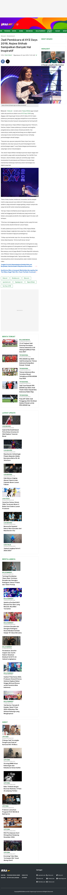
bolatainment (7, 572)
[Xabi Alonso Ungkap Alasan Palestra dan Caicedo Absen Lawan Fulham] (13, 468)
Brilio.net (40, 878)
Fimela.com (51, 878)
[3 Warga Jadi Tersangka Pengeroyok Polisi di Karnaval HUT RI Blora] (11, 730)
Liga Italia (6, 498)
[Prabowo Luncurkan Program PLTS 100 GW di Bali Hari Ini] (11, 799)
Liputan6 (5, 737)
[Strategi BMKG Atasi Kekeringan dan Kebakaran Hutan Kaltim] (13, 753)
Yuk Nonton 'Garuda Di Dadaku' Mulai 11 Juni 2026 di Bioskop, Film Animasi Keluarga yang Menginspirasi (11, 709)
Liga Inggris (6, 426)
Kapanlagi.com (62, 878)
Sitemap (24, 877)
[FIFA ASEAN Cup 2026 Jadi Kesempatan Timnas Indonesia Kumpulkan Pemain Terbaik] (10, 358)
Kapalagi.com (19, 282)
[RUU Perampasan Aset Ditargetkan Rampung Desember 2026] (13, 822)
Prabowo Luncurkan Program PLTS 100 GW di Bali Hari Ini (10, 812)
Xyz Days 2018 (7, 286)
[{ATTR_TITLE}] (53, 57)
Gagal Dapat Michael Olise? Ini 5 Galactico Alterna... (51, 76)
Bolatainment (11, 36)
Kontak (3, 875)
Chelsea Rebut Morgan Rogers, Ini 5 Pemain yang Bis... (52, 71)
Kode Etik (25, 875)
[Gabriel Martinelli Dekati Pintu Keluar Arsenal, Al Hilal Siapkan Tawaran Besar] (11, 420)
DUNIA (21, 31)
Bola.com (26, 278)
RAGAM (57, 31)
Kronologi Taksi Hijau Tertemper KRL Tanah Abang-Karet (11, 858)
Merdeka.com (15, 278)
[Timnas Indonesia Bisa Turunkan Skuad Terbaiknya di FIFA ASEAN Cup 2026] (10, 372)
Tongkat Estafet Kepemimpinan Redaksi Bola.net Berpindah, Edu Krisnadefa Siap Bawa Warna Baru (16, 265)
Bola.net (3, 36)
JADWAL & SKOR (49, 31)
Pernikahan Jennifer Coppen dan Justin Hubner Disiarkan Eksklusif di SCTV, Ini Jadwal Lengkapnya (9, 655)
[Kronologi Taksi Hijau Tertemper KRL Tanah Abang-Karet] (13, 845)
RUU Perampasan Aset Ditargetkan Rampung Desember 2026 (11, 835)
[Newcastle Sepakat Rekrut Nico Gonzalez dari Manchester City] (13, 516)
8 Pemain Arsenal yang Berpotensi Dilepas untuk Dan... (52, 86)
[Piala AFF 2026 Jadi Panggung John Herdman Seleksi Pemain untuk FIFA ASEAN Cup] (10, 398)
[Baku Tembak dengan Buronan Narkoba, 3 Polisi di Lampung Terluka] (13, 776)
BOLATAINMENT (40, 31)
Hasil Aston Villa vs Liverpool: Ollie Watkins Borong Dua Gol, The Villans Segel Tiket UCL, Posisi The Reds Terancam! (19, 271)
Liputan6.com (7, 282)
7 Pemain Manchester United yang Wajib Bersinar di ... (52, 81)
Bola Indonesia (24, 340)
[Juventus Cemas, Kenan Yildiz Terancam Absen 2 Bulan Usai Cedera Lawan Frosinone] (11, 492)
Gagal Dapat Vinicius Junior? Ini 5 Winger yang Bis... (52, 96)
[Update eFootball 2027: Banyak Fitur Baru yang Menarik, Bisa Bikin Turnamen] (13, 592)
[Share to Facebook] (3, 61)
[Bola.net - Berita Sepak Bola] (10, 24)
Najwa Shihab (26, 111)
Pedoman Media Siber (13, 875)
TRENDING (7, 31)
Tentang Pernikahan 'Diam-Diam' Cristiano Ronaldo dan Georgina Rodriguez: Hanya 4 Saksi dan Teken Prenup (11, 580)
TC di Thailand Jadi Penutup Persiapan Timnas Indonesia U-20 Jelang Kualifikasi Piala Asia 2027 (27, 348)
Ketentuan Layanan (13, 877)
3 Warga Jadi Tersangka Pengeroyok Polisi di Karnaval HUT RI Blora (10, 742)
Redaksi (3, 877)
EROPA (14, 31)
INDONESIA (29, 31)
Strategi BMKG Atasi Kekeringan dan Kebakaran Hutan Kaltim (12, 766)
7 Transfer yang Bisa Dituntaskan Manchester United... (52, 101)
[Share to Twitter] (8, 61)
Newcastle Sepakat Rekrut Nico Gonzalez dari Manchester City (13, 528)
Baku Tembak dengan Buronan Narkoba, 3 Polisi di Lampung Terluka (12, 789)
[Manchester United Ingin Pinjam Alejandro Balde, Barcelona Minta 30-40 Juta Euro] (13, 444)
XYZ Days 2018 (26, 113)
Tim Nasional (23, 355)
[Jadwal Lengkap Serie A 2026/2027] (13, 538)
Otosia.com (51, 881)
